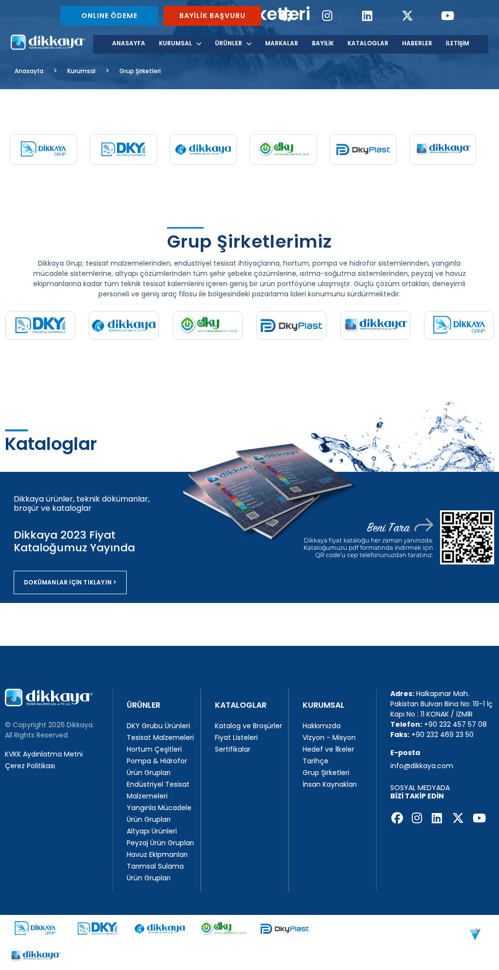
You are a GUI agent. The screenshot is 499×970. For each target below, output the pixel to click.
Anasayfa (29, 71)
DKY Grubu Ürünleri (158, 726)
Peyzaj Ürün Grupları (160, 843)
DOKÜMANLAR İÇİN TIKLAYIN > (70, 582)
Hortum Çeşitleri (154, 749)
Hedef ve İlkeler (328, 749)
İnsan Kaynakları (330, 784)
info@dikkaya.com (421, 766)
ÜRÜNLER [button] (228, 43)
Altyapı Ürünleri (152, 831)
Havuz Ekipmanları (157, 854)
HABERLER (417, 43)
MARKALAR (281, 43)
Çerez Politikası (30, 766)
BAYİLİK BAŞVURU (212, 15)
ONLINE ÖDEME (109, 15)
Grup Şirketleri (140, 71)
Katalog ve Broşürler (248, 726)
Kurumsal (81, 71)
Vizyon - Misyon (329, 737)
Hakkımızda (322, 726)
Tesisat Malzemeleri (160, 737)
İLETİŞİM (457, 43)
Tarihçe (315, 761)
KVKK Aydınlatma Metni (44, 754)
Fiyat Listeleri (236, 737)
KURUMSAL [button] (175, 43)
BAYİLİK (323, 43)
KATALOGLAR (367, 43)
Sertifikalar (232, 749)
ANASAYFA (128, 43)
